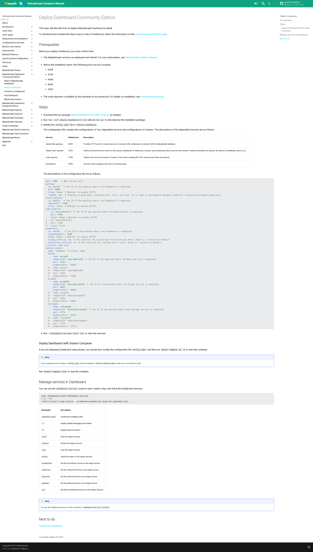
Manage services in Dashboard (294, 34)
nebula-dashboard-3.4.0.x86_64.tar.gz (89, 114)
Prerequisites (286, 20)
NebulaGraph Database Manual (16, 16)
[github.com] (309, 547)
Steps (282, 24)
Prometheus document (152, 96)
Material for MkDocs (19, 549)
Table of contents (288, 16)
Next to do (284, 38)
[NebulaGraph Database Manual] (12, 3)
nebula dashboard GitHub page (151, 34)
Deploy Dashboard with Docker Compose (296, 29)
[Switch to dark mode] (256, 3)
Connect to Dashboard (50, 525)
